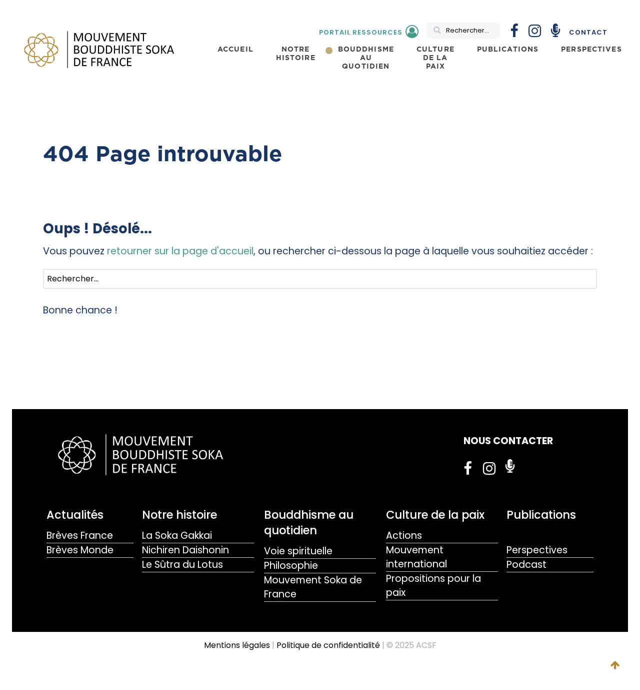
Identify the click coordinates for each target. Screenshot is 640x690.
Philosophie (291, 565)
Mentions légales (237, 645)
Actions (404, 535)
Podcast (526, 564)
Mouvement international (416, 557)
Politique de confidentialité (328, 645)
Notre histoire (179, 515)
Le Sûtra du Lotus (182, 564)
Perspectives (537, 550)
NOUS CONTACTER (508, 441)
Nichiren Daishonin (185, 550)
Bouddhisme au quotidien (309, 522)
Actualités (75, 515)
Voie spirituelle (298, 551)
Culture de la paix (435, 515)
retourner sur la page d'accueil (180, 251)
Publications (541, 515)
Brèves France (79, 535)
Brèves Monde (80, 550)
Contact (588, 32)
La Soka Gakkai (177, 535)
